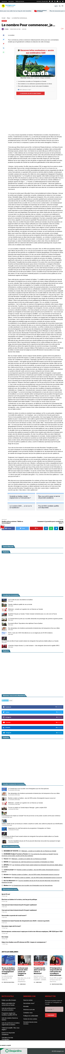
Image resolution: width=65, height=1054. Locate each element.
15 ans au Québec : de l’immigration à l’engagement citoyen (8, 970)
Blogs (8, 18)
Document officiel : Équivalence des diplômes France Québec (25, 623)
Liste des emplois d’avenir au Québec (10, 1018)
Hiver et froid (38, 964)
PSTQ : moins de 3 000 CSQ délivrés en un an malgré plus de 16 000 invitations (30, 633)
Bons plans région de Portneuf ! (11, 926)
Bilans (4, 964)
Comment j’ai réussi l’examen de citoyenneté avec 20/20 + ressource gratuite (25, 921)
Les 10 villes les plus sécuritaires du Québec (20, 599)
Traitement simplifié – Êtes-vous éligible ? (10, 1028)
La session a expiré (5, 1045)
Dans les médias (28, 1000)
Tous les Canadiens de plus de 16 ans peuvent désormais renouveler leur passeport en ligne (34, 841)
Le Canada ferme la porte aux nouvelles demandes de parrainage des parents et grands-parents (35, 618)
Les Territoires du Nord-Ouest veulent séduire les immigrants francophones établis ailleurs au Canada (30, 641)
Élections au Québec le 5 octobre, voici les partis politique (19, 899)
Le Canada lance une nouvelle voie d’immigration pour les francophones (28, 788)
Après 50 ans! (6, 894)
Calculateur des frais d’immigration (7, 1038)
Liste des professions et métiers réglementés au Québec (11, 1023)
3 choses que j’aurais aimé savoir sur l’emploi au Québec (23, 971)
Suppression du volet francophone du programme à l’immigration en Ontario (29, 828)
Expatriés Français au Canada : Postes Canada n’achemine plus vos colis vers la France (32, 614)
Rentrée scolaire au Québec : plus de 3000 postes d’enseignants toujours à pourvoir (32, 798)
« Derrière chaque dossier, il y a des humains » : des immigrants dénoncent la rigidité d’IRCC (33, 645)
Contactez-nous (27, 1012)
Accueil (3, 18)
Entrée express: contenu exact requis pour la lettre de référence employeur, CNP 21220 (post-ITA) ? (32, 931)
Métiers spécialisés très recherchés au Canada (8, 1004)
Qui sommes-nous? (28, 1003)
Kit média (25, 1006)
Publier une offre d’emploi (9, 1000)
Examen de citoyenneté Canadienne (8, 1033)
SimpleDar (23, 984)
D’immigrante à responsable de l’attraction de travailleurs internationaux (56, 971)
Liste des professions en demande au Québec (8, 1009)
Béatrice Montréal (9, 982)
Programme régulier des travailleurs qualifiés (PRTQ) (9, 1014)
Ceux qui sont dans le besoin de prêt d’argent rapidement (19, 905)
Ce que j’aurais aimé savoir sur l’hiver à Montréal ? (39, 970)
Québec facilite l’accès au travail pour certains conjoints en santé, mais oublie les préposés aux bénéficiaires (32, 823)
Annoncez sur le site (29, 1009)
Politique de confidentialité (30, 1015)
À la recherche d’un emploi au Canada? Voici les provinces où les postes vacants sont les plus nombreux (31, 815)
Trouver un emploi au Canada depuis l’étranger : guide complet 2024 (27, 807)
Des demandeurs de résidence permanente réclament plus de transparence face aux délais (34, 628)
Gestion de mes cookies (30, 1019)
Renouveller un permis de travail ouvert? (14, 915)
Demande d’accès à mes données (30, 1023)
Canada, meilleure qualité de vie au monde (20, 604)
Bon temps (5, 937)
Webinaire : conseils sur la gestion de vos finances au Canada (25, 609)
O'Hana (6, 29)
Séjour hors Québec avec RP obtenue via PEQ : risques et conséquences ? (24, 942)
